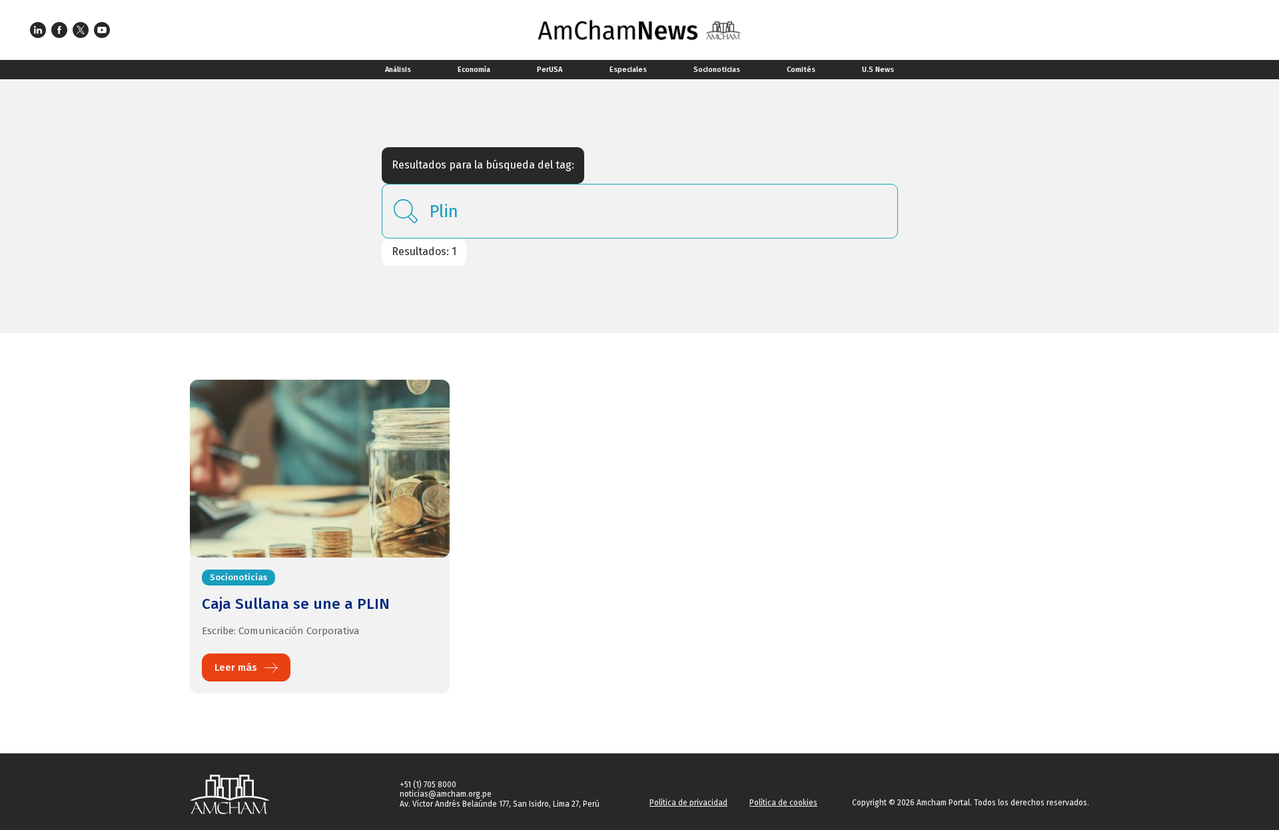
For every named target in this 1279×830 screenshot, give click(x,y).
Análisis (398, 69)
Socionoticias (716, 69)
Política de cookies (783, 802)
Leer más (235, 667)
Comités (801, 69)
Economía (474, 69)
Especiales (628, 69)
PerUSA (549, 69)
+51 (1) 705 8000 (428, 784)
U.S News (878, 69)
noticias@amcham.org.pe (446, 794)
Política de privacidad (688, 802)
